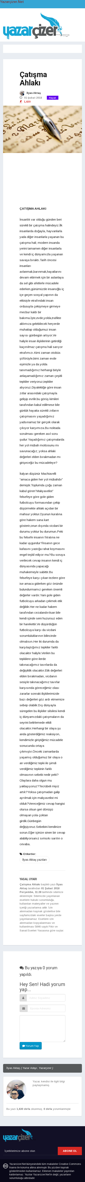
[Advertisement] (42, 180)
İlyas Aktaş (33, 93)
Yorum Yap (32, 1046)
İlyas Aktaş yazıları (34, 859)
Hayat (52, 98)
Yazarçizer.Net (12, 2)
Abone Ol (70, 1151)
